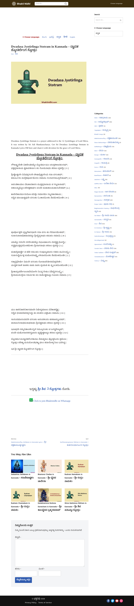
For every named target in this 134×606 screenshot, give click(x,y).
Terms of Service (45, 603)
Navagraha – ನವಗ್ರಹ (102, 200)
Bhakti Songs (98, 134)
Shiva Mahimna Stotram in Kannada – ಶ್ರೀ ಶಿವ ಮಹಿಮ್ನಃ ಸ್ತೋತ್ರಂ (76, 507)
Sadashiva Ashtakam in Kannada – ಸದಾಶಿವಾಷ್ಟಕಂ (22, 476)
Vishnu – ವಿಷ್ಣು (99, 261)
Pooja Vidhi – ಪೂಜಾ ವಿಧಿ (103, 204)
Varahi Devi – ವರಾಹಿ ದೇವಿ (103, 248)
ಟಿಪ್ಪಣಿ (18, 537)
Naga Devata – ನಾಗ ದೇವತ (104, 192)
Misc (95, 188)
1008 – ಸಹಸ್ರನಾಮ (101, 118)
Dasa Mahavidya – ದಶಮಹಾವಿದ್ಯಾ (106, 142)
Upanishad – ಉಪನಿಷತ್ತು (103, 244)
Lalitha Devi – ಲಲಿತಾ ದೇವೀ (104, 183)
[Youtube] (117, 600)
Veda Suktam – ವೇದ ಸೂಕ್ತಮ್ (105, 252)
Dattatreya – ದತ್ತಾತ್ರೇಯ (103, 146)
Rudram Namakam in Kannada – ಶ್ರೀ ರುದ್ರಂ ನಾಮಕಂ (74, 478)
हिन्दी (65, 37)
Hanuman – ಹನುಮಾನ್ (102, 171)
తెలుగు (44, 37)
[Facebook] (108, 600)
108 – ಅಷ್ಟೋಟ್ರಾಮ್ (101, 122)
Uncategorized (99, 240)
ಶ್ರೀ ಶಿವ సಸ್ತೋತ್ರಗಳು (50, 388)
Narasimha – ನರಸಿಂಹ (102, 196)
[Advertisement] (49, 21)
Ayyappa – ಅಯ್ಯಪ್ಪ (101, 130)
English (72, 37)
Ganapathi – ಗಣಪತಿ (101, 159)
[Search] (65, 3)
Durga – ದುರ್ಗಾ (99, 155)
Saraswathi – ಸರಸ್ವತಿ (101, 219)
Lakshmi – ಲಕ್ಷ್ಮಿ (99, 179)
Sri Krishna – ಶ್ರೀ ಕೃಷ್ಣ (101, 228)
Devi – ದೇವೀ (99, 151)
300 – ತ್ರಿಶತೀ (98, 126)
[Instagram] (121, 600)
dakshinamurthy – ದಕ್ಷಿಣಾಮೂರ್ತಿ (106, 138)
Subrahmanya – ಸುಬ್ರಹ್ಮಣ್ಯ (103, 236)
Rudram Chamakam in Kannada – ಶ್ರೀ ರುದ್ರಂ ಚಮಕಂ (20, 507)
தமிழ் (51, 37)
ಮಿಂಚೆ (42, 569)
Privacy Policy (30, 603)
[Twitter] (112, 600)
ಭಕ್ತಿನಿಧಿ (37, 599)
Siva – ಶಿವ (98, 224)
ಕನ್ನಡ (59, 37)
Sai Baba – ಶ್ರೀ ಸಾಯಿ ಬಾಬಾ (104, 215)
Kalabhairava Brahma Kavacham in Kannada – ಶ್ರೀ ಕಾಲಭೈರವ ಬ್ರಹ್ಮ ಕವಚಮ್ (50, 507)
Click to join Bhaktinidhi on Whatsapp (51, 401)
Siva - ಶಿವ (14, 54)
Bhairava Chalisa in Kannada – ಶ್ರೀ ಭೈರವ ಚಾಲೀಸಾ (47, 478)
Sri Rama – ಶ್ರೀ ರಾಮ (101, 232)
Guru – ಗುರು (98, 167)
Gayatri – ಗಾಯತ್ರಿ (100, 163)
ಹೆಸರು (18, 569)
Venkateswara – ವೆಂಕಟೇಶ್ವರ (104, 256)
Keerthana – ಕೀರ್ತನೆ (101, 175)
